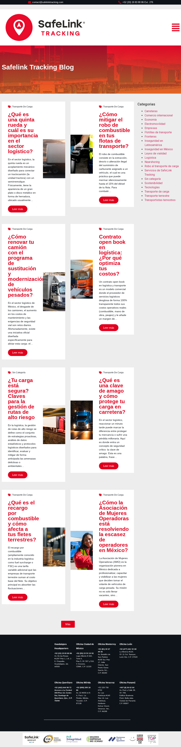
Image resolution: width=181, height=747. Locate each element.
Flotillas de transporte (158, 132)
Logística (150, 157)
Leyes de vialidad (156, 153)
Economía (151, 119)
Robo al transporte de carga (162, 166)
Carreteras (151, 111)
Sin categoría (18, 372)
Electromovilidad (155, 124)
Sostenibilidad (153, 183)
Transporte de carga (22, 106)
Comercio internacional (159, 115)
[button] (68, 624)
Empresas (151, 128)
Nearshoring (152, 162)
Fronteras (150, 136)
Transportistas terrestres (160, 200)
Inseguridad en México (159, 149)
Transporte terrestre (157, 195)
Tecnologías (152, 187)
